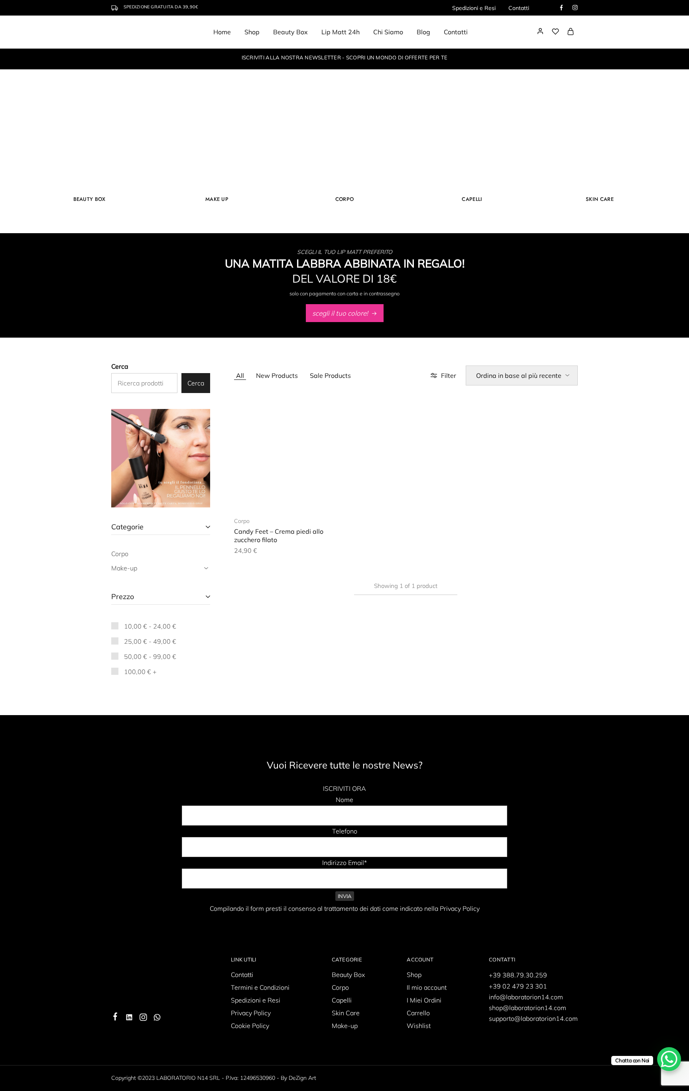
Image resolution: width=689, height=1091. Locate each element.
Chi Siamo (388, 32)
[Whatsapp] (157, 1018)
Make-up (345, 1026)
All (240, 375)
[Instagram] (143, 1018)
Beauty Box (290, 32)
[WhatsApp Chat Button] (669, 1059)
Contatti (518, 8)
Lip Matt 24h (340, 32)
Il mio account (427, 987)
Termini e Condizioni (260, 987)
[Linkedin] (129, 1018)
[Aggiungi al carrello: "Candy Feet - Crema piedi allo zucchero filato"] (277, 497)
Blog (423, 32)
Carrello (418, 1013)
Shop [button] (252, 32)
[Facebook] (115, 1018)
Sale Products (330, 375)
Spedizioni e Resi (474, 8)
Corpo (344, 199)
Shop (414, 975)
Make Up (216, 199)
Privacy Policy (251, 1013)
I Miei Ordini (424, 1000)
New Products (277, 375)
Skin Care (600, 199)
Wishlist (419, 1026)
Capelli (472, 199)
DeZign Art (302, 1077)
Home (222, 32)
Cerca (119, 366)
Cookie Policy (250, 1026)
